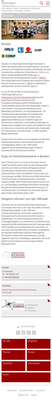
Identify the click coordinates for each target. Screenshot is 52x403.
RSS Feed (24, 395)
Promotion (32, 311)
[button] (48, 3)
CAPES (29, 83)
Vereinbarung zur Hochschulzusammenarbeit (18, 97)
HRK (2, 8)
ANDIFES (42, 78)
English (34, 395)
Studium (31, 308)
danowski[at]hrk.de (12, 277)
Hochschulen (33, 305)
